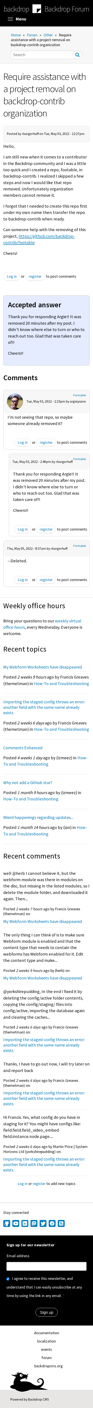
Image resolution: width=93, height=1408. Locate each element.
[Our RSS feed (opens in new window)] (61, 1224)
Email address (17, 1255)
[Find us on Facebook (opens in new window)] (52, 1224)
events (46, 1349)
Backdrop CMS (38, 1399)
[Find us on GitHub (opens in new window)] (7, 1224)
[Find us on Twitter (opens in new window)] (43, 1224)
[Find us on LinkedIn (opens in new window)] (24, 1224)
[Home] (36, 9)
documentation (46, 1332)
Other (48, 34)
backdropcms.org (48, 1365)
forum (47, 1357)
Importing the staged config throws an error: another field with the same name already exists (44, 707)
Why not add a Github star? (27, 782)
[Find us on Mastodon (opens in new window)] (33, 1224)
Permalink (79, 395)
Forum (32, 34)
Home (16, 34)
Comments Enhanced (22, 747)
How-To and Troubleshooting (61, 683)
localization (46, 1341)
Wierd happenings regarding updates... (38, 817)
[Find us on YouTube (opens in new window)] (15, 1224)
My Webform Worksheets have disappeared (42, 667)
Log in (12, 276)
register (35, 276)
